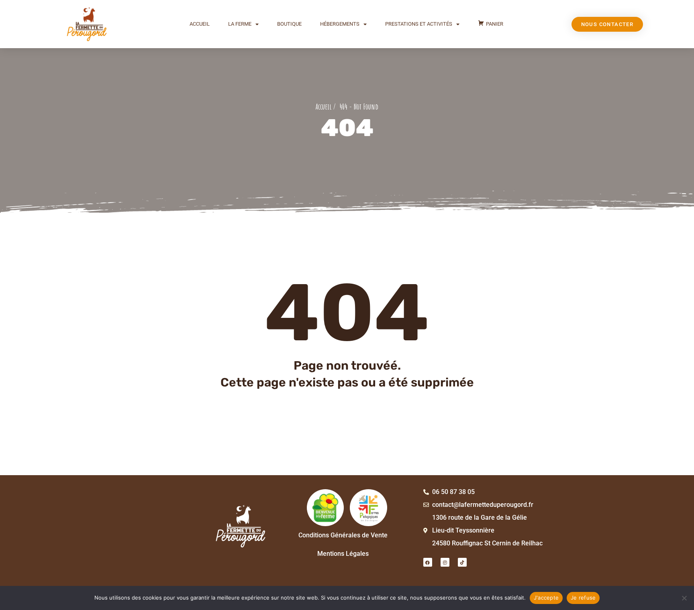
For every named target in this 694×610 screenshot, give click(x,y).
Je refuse (583, 597)
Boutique (289, 24)
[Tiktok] (462, 562)
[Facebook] (427, 562)
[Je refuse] (684, 598)
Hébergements (339, 24)
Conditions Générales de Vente (343, 535)
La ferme (239, 24)
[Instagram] (445, 562)
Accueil (200, 24)
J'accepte (546, 597)
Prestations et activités (418, 24)
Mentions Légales (343, 553)
